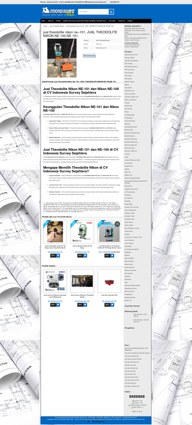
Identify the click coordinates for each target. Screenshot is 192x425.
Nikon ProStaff (129, 258)
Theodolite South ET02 (77, 211)
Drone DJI (128, 172)
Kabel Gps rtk (129, 222)
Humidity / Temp (129, 216)
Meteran (127, 255)
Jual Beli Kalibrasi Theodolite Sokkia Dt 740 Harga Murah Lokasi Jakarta (109, 248)
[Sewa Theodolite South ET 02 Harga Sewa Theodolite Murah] (55, 231)
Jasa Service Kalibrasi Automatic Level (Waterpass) (136, 349)
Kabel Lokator (129, 225)
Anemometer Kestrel (131, 127)
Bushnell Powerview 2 (131, 142)
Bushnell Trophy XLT (131, 151)
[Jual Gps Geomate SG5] (109, 281)
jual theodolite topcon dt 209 (102, 208)
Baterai (127, 85)
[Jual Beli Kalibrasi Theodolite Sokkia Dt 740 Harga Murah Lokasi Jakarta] (109, 231)
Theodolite (85, 210)
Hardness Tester (130, 213)
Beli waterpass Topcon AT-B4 (54, 203)
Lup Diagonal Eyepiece (132, 249)
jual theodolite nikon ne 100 (55, 206)
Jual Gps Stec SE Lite (131, 368)
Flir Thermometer (130, 192)
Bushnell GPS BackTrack (132, 133)
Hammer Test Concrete (132, 207)
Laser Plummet (129, 240)
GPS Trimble (128, 63)
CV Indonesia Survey (49, 96)
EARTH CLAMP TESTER (132, 178)
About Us (51, 21)
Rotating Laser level (131, 288)
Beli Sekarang (89, 55)
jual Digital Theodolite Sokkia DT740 (88, 204)
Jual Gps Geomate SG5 (109, 295)
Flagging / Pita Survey (131, 189)
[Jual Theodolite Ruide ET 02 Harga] (82, 231)
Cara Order (112, 21)
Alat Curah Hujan (130, 121)
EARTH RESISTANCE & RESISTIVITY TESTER (136, 182)
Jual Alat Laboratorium (131, 60)
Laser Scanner (129, 243)
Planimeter (128, 279)
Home (43, 21)
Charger (127, 103)
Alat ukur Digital (129, 57)
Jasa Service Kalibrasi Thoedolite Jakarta (137, 353)
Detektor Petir (129, 166)
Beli (52, 255)
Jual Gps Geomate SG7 (132, 362)
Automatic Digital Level (132, 97)
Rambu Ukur (128, 106)
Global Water (129, 204)
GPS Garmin (128, 109)
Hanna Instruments (130, 210)
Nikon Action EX (129, 267)
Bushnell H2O (129, 130)
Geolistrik (127, 201)
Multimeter (128, 252)
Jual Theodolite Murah (57, 26)
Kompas (127, 234)
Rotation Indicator (130, 297)
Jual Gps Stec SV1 (130, 374)
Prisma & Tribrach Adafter (132, 285)
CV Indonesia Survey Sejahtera (71, 92)
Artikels (129, 21)
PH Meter (127, 276)
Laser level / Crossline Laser (133, 237)
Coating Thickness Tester (132, 160)
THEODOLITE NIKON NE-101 (97, 210)
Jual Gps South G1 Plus (132, 380)
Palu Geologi (129, 273)
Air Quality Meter (130, 115)
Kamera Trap (129, 231)
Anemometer (128, 118)
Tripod (127, 112)
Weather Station (129, 82)
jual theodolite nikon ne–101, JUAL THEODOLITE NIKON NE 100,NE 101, (80, 34)
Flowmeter (128, 195)
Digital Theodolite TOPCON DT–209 (101, 203)
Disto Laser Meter (130, 94)
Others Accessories (130, 270)
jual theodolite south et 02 (71, 208)
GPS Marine (128, 79)
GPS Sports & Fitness (131, 66)
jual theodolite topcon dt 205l (86, 208)
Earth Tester (128, 186)
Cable (126, 157)
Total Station (128, 88)
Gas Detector (129, 198)
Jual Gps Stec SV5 (130, 365)
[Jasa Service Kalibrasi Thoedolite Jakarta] (82, 281)
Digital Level (128, 175)
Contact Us (121, 21)
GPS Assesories (129, 69)
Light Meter (128, 246)
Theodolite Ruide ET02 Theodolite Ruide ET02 (57, 211)
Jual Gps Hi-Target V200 (132, 386)
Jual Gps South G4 (130, 383)
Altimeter (127, 124)
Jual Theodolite (102, 204)
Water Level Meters (130, 100)
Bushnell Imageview (131, 145)
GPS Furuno (128, 76)
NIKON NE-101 (77, 210)
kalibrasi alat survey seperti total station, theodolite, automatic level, (84, 21)
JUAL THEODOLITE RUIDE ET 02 (92, 206)
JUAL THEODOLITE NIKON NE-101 (73, 206)
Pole (126, 282)
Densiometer (128, 163)
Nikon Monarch (129, 261)
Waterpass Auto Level (131, 54)
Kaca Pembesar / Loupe (132, 228)
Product (58, 21)
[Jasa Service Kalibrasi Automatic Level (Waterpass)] (55, 281)
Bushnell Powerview (131, 139)
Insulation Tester (130, 219)
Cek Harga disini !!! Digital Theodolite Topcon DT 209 (77, 203)
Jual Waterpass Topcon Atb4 (60, 210)
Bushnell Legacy (130, 148)
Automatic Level (129, 91)
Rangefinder (128, 294)
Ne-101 (71, 210)
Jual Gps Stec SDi (130, 371)
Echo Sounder (129, 73)
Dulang (127, 169)
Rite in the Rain (129, 291)
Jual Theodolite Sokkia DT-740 (56, 208)
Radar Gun (128, 300)
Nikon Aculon (129, 264)
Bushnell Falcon (129, 136)
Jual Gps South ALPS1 (131, 377)
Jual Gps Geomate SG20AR (133, 359)
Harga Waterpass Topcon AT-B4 (69, 204)
